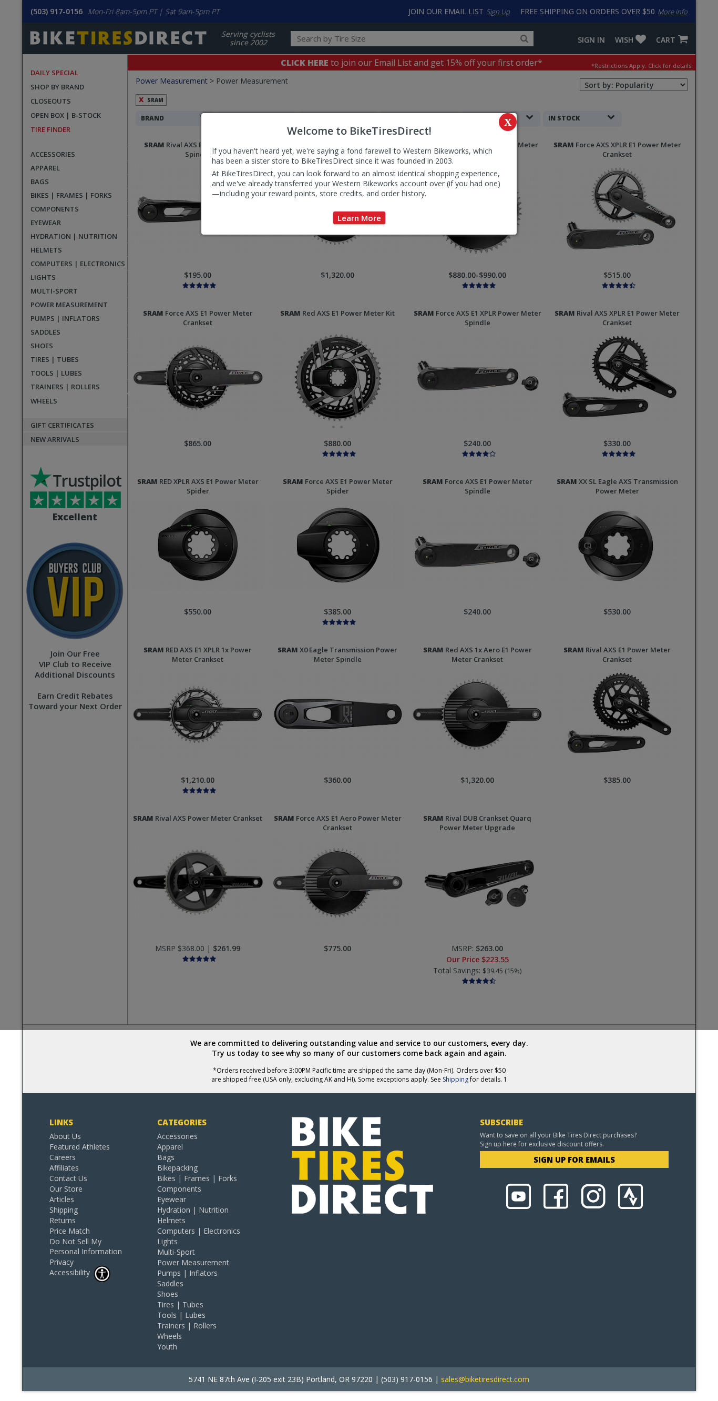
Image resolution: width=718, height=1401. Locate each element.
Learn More (359, 218)
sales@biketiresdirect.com (485, 1379)
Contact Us (68, 1178)
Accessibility (69, 1272)
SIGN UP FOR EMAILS (574, 1159)
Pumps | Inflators (187, 1273)
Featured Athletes (79, 1147)
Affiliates (64, 1168)
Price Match (69, 1231)
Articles (61, 1199)
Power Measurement (193, 1262)
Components (179, 1189)
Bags (166, 1157)
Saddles (170, 1283)
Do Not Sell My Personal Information (85, 1246)
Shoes (167, 1294)
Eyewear (171, 1199)
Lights (167, 1241)
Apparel (170, 1147)
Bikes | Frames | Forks (197, 1178)
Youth (167, 1347)
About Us (65, 1136)
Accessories (177, 1136)
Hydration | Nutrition (193, 1210)
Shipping (455, 1079)
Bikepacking (177, 1168)
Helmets (171, 1220)
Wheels (169, 1336)
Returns (62, 1220)
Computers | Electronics (198, 1231)
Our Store (66, 1189)
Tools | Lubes (181, 1315)
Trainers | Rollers (187, 1326)
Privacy (61, 1262)
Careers (62, 1157)
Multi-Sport (176, 1252)
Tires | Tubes (180, 1304)
